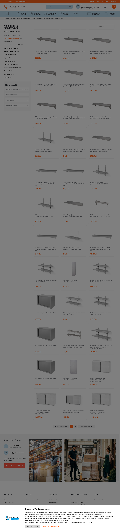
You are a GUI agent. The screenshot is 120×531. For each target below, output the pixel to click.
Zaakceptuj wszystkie (51, 526)
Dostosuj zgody (32, 526)
